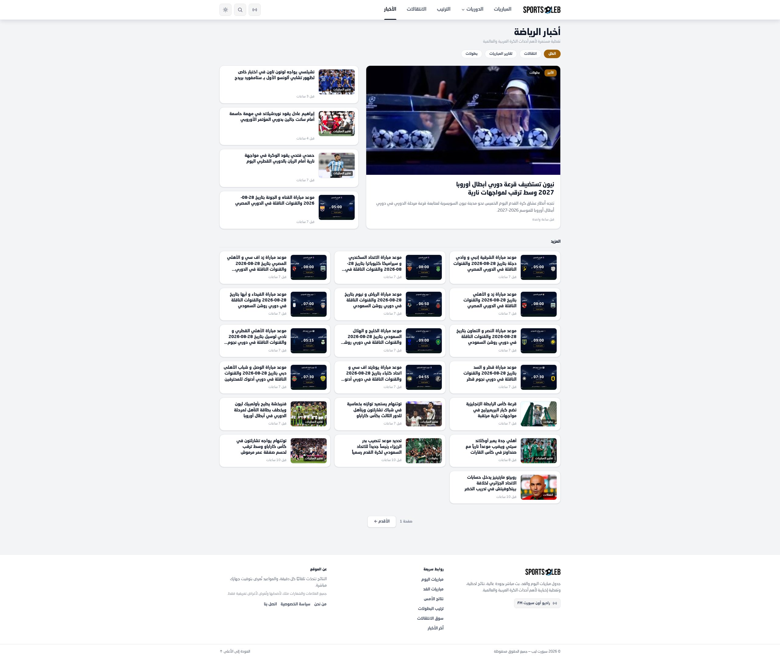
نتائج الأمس (434, 599)
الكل (552, 54)
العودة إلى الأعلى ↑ (234, 652)
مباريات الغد (433, 589)
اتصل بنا (270, 604)
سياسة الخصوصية (295, 604)
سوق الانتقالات (430, 619)
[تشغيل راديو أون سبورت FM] (255, 10)
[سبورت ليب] (507, 572)
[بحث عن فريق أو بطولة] (240, 10)
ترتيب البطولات (431, 609)
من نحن (320, 604)
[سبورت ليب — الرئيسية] (542, 9)
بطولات (472, 54)
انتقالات (530, 54)
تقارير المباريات (500, 54)
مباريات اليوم (432, 580)
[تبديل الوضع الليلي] (225, 10)
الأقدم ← (382, 521)
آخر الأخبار (436, 628)
